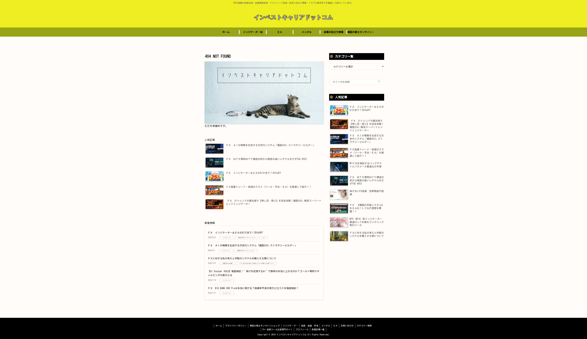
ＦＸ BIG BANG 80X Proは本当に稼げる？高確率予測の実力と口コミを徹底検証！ (253, 288)
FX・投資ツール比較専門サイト (277, 329)
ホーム (219, 326)
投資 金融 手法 (309, 326)
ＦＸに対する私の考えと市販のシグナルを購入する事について (242, 258)
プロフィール (302, 329)
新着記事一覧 (318, 329)
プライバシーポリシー (236, 326)
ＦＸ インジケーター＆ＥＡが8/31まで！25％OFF (235, 232)
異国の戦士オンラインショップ (265, 326)
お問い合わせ (347, 326)
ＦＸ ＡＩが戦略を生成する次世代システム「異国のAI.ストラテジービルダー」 (252, 245)
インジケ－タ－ (290, 326)
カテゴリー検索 (364, 326)
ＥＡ (335, 326)
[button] (379, 81)
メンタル (325, 326)
